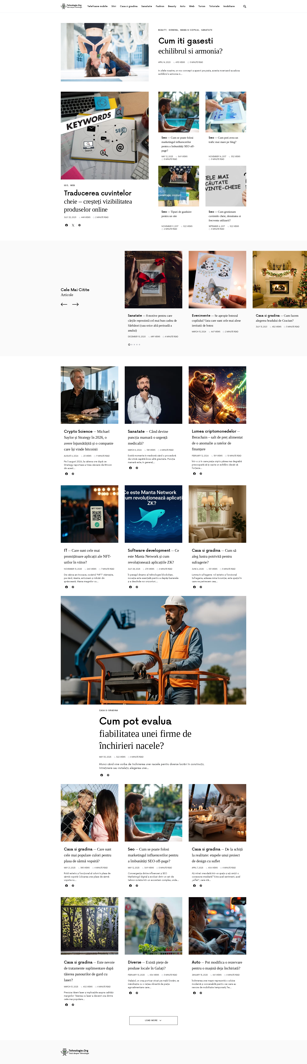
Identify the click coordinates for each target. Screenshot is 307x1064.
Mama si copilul (189, 30)
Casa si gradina (108, 710)
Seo (66, 185)
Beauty (162, 30)
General (173, 30)
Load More (151, 1020)
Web (72, 185)
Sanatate (207, 30)
